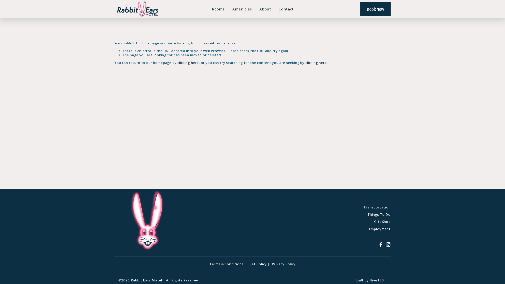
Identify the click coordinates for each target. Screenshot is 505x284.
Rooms (218, 9)
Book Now (375, 8)
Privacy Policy (284, 264)
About (265, 9)
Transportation (377, 207)
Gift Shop (382, 222)
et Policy (259, 264)
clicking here (188, 62)
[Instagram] (388, 244)
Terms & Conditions (226, 264)
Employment (380, 229)
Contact (286, 9)
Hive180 (377, 280)
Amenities (242, 9)
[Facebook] (380, 244)
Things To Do (379, 214)
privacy (221, 247)
